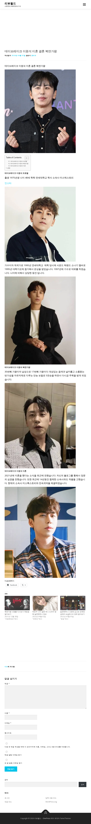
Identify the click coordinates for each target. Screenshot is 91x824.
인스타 (8, 183)
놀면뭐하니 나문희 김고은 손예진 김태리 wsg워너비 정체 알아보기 (72, 613)
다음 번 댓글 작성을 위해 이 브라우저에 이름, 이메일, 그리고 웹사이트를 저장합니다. (38, 747)
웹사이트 (8, 733)
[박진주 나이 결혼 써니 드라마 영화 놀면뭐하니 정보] (45, 603)
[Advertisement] (45, 31)
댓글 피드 (8, 802)
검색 (6, 780)
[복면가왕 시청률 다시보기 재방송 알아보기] (17, 603)
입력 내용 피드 (51, 798)
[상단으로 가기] (45, 813)
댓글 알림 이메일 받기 (13, 755)
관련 (8, 168)
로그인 (7, 798)
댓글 (7, 684)
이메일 (8, 723)
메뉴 (83, 4)
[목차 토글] (25, 158)
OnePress (46, 818)
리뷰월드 (10, 3)
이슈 (6, 667)
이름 (7, 713)
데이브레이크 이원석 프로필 (19, 161)
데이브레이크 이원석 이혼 (18, 166)
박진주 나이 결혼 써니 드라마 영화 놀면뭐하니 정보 (44, 613)
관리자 (33, 55)
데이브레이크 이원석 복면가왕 (19, 163)
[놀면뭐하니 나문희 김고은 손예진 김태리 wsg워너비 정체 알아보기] (73, 603)
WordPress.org (51, 802)
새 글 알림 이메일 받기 (13, 763)
